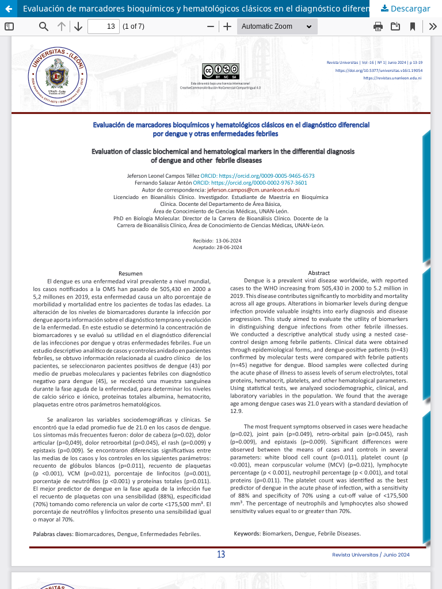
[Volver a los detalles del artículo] (8, 8)
